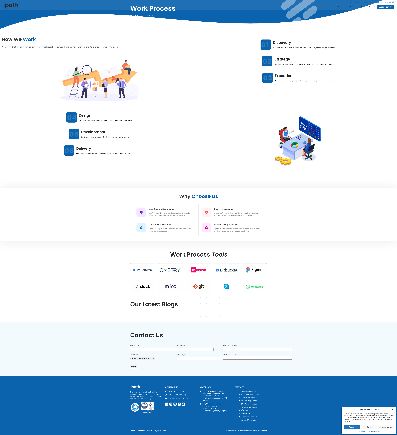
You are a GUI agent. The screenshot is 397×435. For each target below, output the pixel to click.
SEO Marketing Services (249, 401)
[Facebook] (179, 404)
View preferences (386, 427)
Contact (372, 7)
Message (182, 354)
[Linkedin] (166, 404)
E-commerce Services (249, 417)
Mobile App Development (250, 394)
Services (341, 7)
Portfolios (353, 7)
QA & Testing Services (249, 404)
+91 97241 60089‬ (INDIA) (177, 391)
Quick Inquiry (385, 7)
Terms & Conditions (364, 431)
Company (328, 7)
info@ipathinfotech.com (178, 398)
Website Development (249, 391)
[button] (393, 410)
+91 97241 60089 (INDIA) (361, 2)
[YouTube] (183, 404)
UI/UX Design (245, 410)
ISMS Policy (162, 431)
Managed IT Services (248, 420)
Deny (369, 427)
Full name (135, 345)
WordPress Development (250, 407)
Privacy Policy (375, 431)
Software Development (249, 398)
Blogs (363, 7)
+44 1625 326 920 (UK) (384, 2)
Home (133, 15)
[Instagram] (170, 404)
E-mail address (231, 345)
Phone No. (182, 345)
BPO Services (245, 414)
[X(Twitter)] (175, 404)
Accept (352, 427)
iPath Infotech (245, 431)
